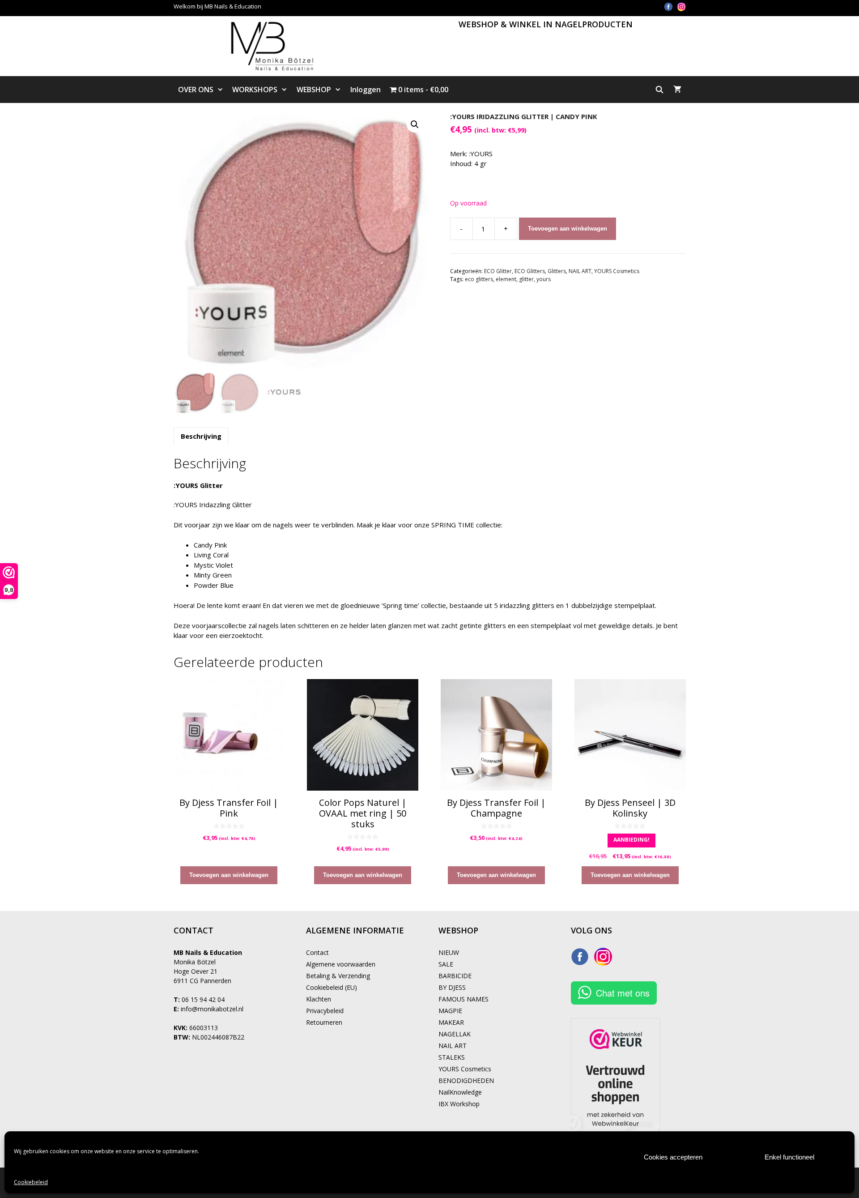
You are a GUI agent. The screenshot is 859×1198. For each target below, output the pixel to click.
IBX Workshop (459, 1104)
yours (543, 279)
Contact (317, 952)
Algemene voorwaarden (340, 964)
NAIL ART (580, 271)
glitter (526, 279)
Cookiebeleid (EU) (331, 987)
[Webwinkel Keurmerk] (615, 1086)
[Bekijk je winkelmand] (677, 89)
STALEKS (451, 1057)
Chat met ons (623, 992)
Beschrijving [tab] (201, 436)
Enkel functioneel (789, 1157)
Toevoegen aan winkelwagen (567, 228)
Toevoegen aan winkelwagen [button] (228, 875)
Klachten (318, 999)
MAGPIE (450, 1010)
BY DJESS (452, 987)
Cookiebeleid (31, 1182)
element (506, 279)
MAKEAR (451, 1022)
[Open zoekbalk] (660, 89)
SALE (445, 964)
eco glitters (479, 279)
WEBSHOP (314, 89)
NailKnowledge (460, 1092)
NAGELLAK (454, 1034)
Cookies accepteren (673, 1157)
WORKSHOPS (254, 89)
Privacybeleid (325, 1010)
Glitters (557, 271)
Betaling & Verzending (338, 975)
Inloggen (365, 89)
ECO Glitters (530, 271)
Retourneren (324, 1022)
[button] (415, 124)
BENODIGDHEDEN (466, 1080)
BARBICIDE (455, 975)
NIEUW (448, 952)
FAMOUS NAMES (463, 999)
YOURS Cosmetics (616, 271)
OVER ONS (195, 89)
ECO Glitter (498, 271)
